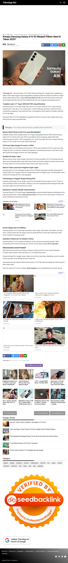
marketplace (34, 463)
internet (26, 463)
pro (48, 463)
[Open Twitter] (59, 556)
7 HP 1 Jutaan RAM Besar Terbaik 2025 (41, 382)
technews (14, 466)
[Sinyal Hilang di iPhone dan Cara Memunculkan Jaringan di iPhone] (26, 374)
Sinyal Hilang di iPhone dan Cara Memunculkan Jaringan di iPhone (25, 383)
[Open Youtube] (65, 556)
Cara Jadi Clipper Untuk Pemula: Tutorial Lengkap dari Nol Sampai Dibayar (32, 429)
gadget (27, 360)
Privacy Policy (29, 551)
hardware (19, 463)
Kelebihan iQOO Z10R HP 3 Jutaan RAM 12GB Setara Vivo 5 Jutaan (26, 403)
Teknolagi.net (14, 560)
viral (34, 466)
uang (25, 466)
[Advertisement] (34, 18)
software (6, 466)
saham (60, 463)
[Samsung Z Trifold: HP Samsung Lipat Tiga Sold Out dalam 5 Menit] (58, 374)
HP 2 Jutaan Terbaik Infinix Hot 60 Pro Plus (9, 402)
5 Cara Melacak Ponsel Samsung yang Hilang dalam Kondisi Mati (32, 127)
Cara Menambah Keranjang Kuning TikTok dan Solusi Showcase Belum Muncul (34, 436)
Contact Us (12, 551)
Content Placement (53, 551)
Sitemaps (4, 553)
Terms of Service (40, 551)
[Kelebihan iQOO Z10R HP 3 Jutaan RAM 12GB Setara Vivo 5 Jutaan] (26, 394)
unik (30, 466)
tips (20, 466)
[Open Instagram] (62, 556)
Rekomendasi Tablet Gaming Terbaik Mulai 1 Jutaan (58, 402)
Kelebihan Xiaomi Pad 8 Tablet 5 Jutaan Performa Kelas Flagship (42, 403)
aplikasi (6, 463)
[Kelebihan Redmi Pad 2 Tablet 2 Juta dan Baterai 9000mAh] (10, 374)
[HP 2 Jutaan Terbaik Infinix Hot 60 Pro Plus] (10, 394)
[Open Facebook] (56, 556)
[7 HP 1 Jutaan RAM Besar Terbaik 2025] (42, 374)
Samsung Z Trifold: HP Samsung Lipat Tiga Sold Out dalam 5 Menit (57, 383)
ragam (53, 463)
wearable (40, 466)
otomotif (42, 463)
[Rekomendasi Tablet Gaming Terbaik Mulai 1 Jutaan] (58, 394)
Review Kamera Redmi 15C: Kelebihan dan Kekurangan (26, 450)
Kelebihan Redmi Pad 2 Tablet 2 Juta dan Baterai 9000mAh (10, 382)
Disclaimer (21, 551)
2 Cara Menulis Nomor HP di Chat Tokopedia (23, 443)
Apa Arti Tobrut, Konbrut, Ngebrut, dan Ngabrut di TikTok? (28, 422)
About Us (4, 551)
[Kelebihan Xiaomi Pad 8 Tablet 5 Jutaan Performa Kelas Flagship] (42, 394)
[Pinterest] (60, 45)
